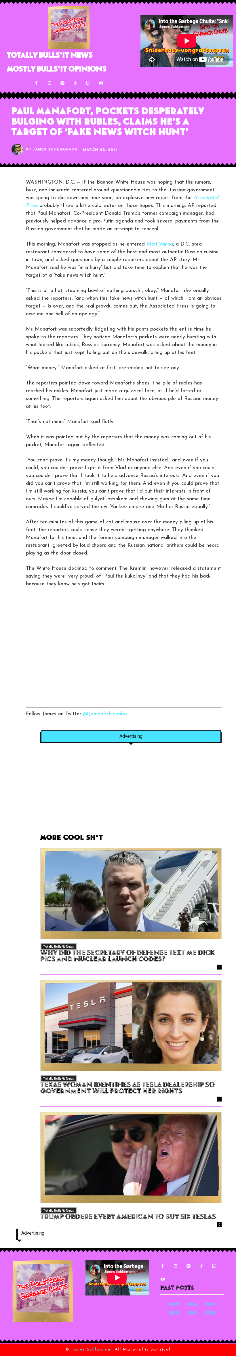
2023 (210, 1305)
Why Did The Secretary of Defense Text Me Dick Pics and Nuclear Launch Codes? (127, 956)
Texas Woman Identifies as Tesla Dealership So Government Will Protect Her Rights (127, 1088)
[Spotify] (62, 83)
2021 (192, 1313)
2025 (174, 1305)
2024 (192, 1305)
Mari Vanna (159, 244)
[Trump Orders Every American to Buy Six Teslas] (131, 1157)
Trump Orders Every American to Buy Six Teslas (128, 1217)
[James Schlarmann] (19, 149)
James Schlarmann (55, 149)
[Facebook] (36, 83)
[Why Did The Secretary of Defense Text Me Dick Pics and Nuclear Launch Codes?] (131, 893)
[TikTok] (75, 83)
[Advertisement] (124, 651)
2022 (174, 1313)
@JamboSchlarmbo (105, 714)
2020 (210, 1313)
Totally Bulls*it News (58, 946)
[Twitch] (88, 83)
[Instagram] (49, 83)
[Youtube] (101, 83)
